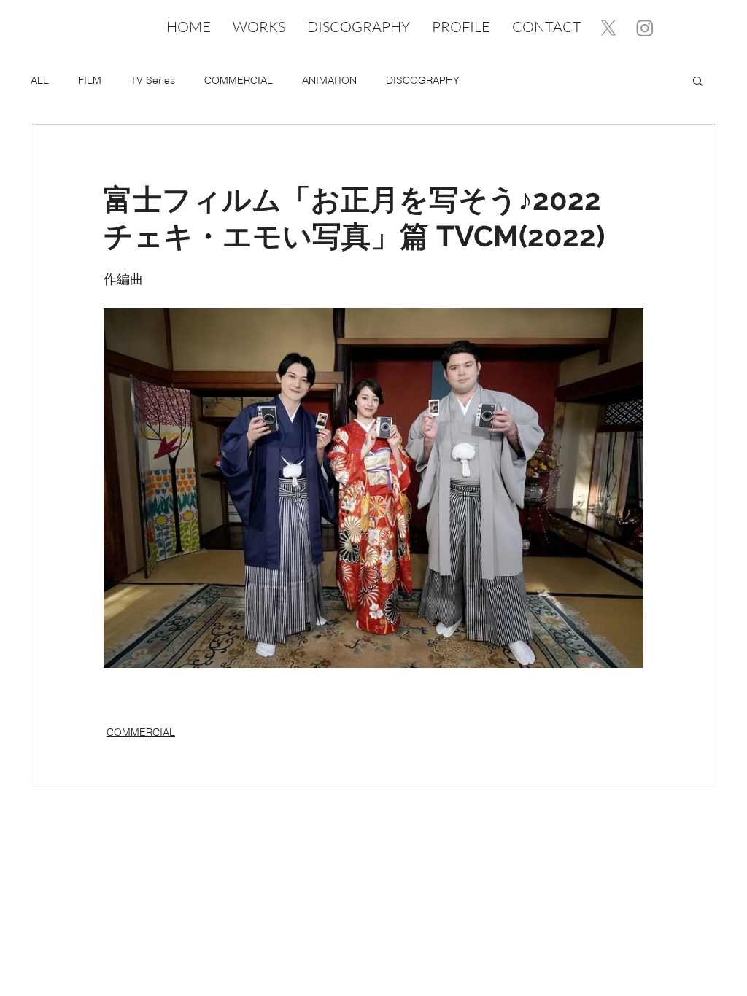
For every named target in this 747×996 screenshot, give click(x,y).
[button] (698, 80)
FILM (89, 80)
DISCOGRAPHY (423, 80)
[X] (608, 28)
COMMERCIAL (238, 80)
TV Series (153, 80)
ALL (40, 80)
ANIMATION (329, 80)
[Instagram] (645, 28)
